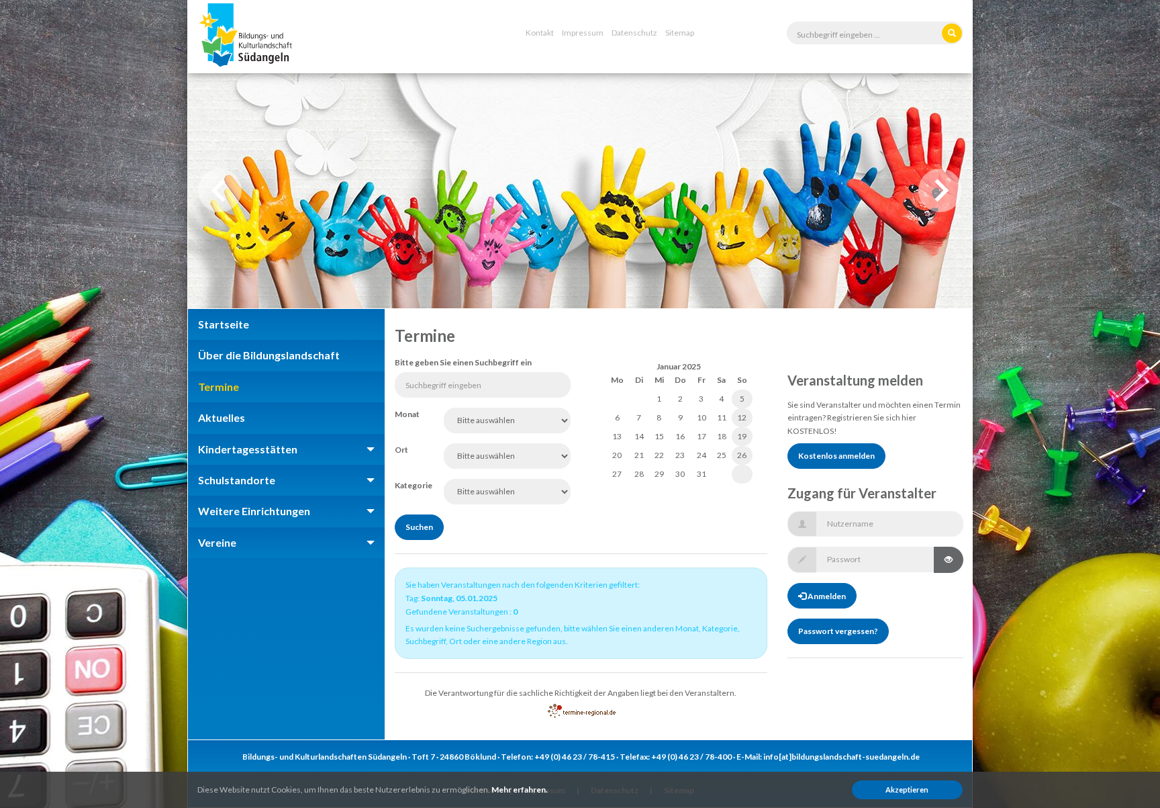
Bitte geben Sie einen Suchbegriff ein (463, 362)
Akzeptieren (906, 789)
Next (940, 190)
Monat (407, 414)
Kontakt (540, 33)
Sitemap (679, 33)
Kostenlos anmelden (836, 456)
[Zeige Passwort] (948, 560)
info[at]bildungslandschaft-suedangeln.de (841, 757)
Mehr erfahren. (519, 789)
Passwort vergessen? (838, 631)
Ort (401, 450)
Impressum (582, 33)
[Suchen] (952, 33)
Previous (220, 190)
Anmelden (826, 596)
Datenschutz (634, 33)
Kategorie (409, 485)
